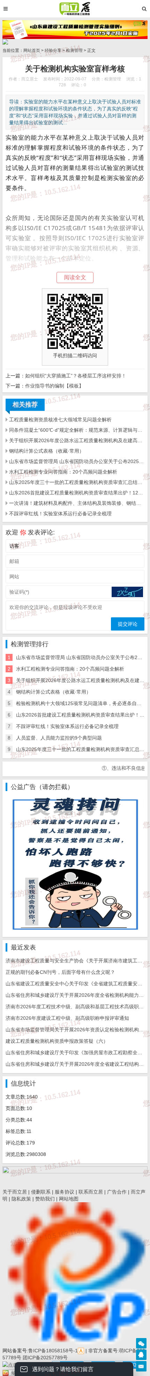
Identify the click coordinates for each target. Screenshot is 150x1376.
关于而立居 (14, 1192)
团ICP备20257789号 (44, 1357)
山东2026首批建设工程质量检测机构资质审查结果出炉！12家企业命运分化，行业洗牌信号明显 (76, 492)
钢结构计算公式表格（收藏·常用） (46, 451)
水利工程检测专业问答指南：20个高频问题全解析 (63, 472)
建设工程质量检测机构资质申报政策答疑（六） (57, 1041)
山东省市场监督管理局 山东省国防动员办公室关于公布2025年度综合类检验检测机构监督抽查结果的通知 (76, 461)
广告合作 (117, 1192)
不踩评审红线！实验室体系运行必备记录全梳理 (60, 513)
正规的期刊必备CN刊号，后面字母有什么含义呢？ (60, 972)
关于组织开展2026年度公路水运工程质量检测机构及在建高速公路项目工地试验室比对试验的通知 (76, 440)
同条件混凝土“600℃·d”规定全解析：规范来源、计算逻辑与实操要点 (76, 430)
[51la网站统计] (81, 1350)
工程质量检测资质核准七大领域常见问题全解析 (60, 419)
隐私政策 (21, 1199)
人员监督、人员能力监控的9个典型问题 (59, 738)
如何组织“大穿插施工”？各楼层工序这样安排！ (75, 375)
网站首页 (31, 50)
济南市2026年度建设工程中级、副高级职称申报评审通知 (67, 1018)
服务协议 (64, 1192)
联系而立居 (90, 1192)
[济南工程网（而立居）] (75, 9)
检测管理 (74, 50)
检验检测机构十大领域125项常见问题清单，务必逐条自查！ (81, 703)
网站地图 (68, 1199)
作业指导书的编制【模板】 (54, 386)
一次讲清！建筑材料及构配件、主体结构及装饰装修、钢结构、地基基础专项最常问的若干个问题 (76, 503)
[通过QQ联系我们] (141, 1355)
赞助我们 (45, 1199)
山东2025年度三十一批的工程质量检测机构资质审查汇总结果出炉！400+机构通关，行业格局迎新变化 (76, 482)
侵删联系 (41, 1192)
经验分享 (53, 50)
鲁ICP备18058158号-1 (53, 1350)
